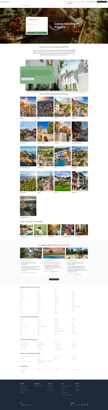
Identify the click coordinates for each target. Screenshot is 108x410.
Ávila (38, 292)
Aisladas (55, 358)
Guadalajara (39, 299)
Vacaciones (50, 388)
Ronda (21, 322)
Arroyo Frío (39, 319)
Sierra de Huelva (57, 347)
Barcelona (73, 292)
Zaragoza (56, 312)
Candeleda (56, 324)
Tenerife (73, 342)
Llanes (38, 333)
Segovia (21, 308)
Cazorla (21, 319)
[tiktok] (79, 405)
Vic (37, 324)
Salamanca (56, 306)
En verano (39, 369)
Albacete (56, 290)
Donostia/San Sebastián (58, 331)
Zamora (38, 312)
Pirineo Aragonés (40, 342)
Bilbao (21, 333)
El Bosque (73, 319)
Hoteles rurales (57, 356)
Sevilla (38, 308)
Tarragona (73, 308)
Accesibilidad (64, 392)
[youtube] (82, 405)
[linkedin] (87, 405)
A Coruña (21, 290)
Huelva (73, 299)
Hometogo (77, 385)
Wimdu (76, 388)
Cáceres (38, 294)
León (72, 301)
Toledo (38, 310)
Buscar (36, 32)
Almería (21, 292)
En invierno (56, 369)
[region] (54, 107)
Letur (38, 328)
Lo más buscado (51, 390)
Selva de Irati (74, 347)
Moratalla (39, 331)
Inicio (65, 1)
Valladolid (73, 310)
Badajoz (55, 292)
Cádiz (55, 294)
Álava (38, 290)
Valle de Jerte (74, 344)
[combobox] (36, 20)
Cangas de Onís (23, 331)
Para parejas (74, 358)
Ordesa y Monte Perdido (24, 344)
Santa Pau (56, 322)
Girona (73, 297)
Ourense (73, 303)
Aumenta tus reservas (38, 385)
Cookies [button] (63, 390)
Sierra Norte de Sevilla (58, 349)
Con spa (21, 358)
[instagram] (73, 405)
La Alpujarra (39, 347)
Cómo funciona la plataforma (67, 394)
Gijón (38, 335)
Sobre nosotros (23, 385)
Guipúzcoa (56, 299)
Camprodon (39, 322)
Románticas (22, 371)
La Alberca (56, 326)
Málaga (55, 303)
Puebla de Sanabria (23, 326)
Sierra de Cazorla (23, 347)
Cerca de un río (23, 361)
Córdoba (39, 297)
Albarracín (56, 333)
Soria (55, 308)
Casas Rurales (69, 1)
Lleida (21, 303)
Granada (21, 299)
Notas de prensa (23, 388)
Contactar (22, 392)
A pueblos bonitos (75, 369)
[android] (23, 405)
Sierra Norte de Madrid (24, 342)
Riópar (21, 328)
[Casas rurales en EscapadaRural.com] (5, 2)
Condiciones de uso (65, 385)
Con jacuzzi (39, 358)
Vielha (21, 324)
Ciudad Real (22, 297)
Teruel (21, 310)
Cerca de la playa (23, 356)
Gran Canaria (56, 342)
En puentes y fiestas (24, 369)
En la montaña (74, 356)
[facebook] (71, 405)
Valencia (55, 310)
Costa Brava (22, 349)
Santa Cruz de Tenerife (76, 306)
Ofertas (78, 1)
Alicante (73, 290)
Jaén (38, 301)
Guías (75, 1)
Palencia (21, 306)
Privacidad (63, 388)
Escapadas (50, 385)
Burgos (21, 294)
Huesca (21, 301)
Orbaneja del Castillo (41, 326)
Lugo (38, 303)
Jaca (21, 335)
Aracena (55, 319)
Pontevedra (39, 306)
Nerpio (73, 328)
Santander (74, 331)
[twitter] (76, 405)
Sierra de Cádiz (57, 344)
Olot (72, 322)
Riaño (73, 324)
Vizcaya (21, 312)
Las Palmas (56, 301)
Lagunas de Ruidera (40, 344)
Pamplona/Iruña (75, 333)
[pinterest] (84, 405)
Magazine (83, 1)
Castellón (73, 294)
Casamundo (77, 390)
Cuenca (55, 297)
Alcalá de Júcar (74, 326)
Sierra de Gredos (40, 349)
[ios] (30, 405)
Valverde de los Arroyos (58, 328)
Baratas (38, 356)
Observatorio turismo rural (25, 390)
